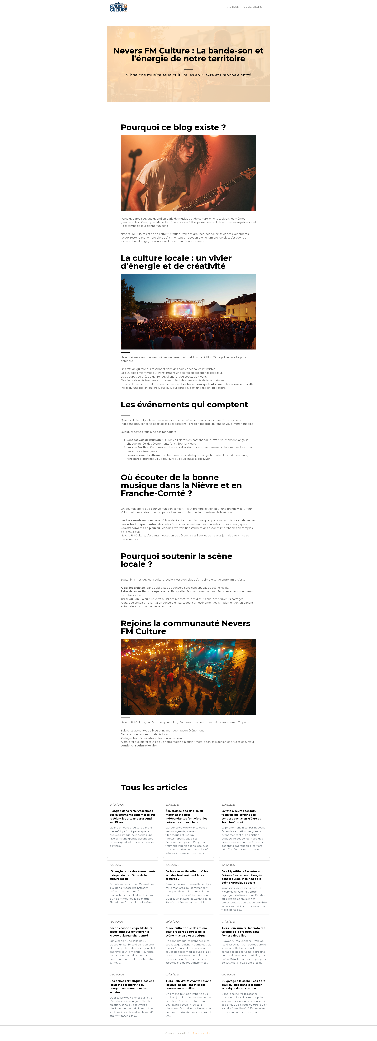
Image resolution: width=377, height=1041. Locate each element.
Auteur (233, 6)
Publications (252, 6)
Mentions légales (201, 1033)
